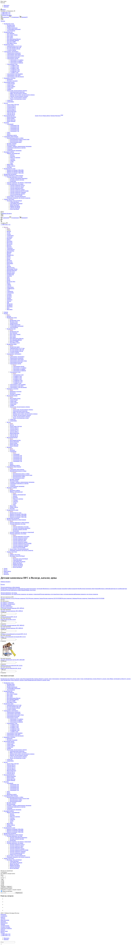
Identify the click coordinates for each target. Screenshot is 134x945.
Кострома (9, 260)
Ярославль (9, 309)
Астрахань (9, 237)
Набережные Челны (12, 269)
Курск (8, 264)
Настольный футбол (15, 440)
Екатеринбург (10, 251)
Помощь (3, 924)
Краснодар (9, 262)
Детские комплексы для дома (20, 526)
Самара (9, 284)
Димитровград (11, 249)
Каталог (9, 316)
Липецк (9, 266)
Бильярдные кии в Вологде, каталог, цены (12, 678)
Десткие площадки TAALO (8, 598)
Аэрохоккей (16, 454)
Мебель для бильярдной (19, 494)
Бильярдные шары (15, 347)
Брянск (9, 239)
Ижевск (9, 253)
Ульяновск (9, 299)
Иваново (9, 252)
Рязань (8, 283)
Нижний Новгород (12, 270)
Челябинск (9, 305)
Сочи (8, 290)
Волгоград (9, 242)
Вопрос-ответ (4, 931)
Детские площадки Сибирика (69, 598)
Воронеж (9, 246)
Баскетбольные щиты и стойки (21, 473)
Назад (8, 228)
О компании (4, 916)
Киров (8, 259)
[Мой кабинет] (1, 219)
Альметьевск (10, 235)
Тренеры (3, 918)
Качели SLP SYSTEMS (98, 598)
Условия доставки (5, 927)
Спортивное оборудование (17, 469)
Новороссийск (11, 273)
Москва (9, 231)
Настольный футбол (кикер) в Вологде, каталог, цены (37, 678)
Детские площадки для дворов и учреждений (28, 594)
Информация (4, 922)
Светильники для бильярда (17, 356)
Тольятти (9, 297)
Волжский (9, 244)
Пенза (8, 278)
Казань (8, 256)
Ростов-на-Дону (11, 281)
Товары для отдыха (15, 554)
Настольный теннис (15, 398)
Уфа (8, 302)
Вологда (9, 245)
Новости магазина (7, 891)
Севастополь (10, 287)
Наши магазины (5, 920)
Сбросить (9, 886)
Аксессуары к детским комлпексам (65, 594)
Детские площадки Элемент (84, 598)
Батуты (12, 425)
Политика (3, 921)
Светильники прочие (18, 366)
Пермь (8, 280)
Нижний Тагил (11, 271)
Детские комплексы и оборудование (19, 522)
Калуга (9, 257)
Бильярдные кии (14, 331)
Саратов (9, 285)
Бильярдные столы (15, 320)
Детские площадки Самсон (36, 598)
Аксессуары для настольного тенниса (23, 409)
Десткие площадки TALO (22, 598)
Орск (8, 277)
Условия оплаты (5, 925)
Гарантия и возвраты (6, 928)
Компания (3, 914)
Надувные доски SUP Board (20, 558)
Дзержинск (10, 248)
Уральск (9, 301)
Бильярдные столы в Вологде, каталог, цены (15, 680)
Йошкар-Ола (10, 255)
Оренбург (9, 276)
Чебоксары (10, 303)
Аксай (8, 232)
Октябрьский (10, 274)
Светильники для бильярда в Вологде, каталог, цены (66, 678)
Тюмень (9, 298)
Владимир (9, 241)
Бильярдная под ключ (15, 512)
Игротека (12, 450)
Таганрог (9, 295)
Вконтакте (6, 5)
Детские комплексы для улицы (21, 536)
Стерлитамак (10, 292)
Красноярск (10, 263)
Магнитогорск (11, 267)
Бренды (3, 932)
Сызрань (9, 294)
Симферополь (10, 288)
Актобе (9, 234)
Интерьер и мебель (15, 490)
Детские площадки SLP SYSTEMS (52, 598)
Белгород (9, 238)
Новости (3, 917)
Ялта (8, 308)
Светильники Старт (18, 374)
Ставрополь (10, 291)
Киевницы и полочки (15, 391)
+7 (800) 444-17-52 (5, 12)
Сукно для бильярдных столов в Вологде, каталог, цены (95, 678)
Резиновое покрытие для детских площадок (86, 594)
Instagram (6, 6)
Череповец (9, 306)
